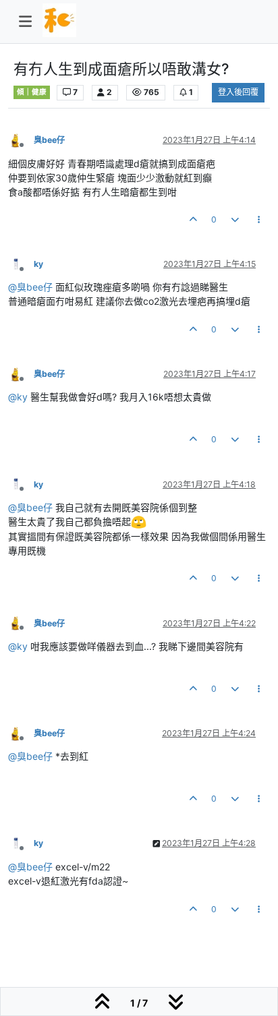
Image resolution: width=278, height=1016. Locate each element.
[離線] (21, 140)
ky (38, 264)
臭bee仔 (49, 140)
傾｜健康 (32, 92)
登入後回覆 (238, 92)
